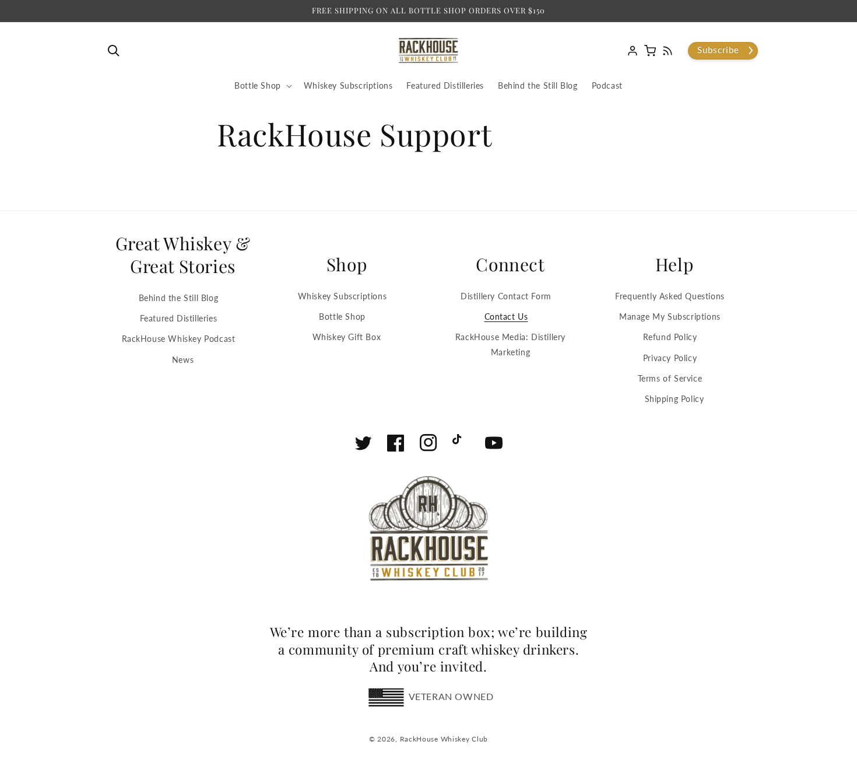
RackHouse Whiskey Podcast (179, 339)
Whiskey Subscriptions (342, 296)
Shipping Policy (674, 399)
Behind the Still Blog (179, 298)
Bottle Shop (342, 316)
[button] (116, 51)
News (183, 360)
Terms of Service (670, 378)
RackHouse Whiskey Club (444, 738)
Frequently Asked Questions (670, 296)
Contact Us (506, 316)
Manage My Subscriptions (670, 316)
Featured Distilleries (178, 318)
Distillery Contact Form (506, 296)
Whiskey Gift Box (346, 337)
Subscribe (718, 49)
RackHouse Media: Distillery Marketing (510, 344)
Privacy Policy (670, 358)
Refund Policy (670, 337)
